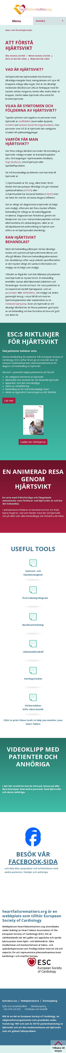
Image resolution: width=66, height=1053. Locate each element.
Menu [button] (16, 21)
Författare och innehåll (36, 1009)
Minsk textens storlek (39, 55)
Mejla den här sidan (40, 59)
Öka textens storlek (15, 55)
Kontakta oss (9, 1000)
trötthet (9, 124)
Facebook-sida (33, 861)
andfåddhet (25, 121)
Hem (7, 30)
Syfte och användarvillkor (14, 1006)
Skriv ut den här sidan (16, 59)
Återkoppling (50, 1000)
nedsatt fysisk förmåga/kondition (36, 124)
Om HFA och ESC (12, 1009)
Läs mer (9, 400)
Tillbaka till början (58, 1049)
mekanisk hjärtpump (16, 303)
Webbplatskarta (30, 1000)
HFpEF (48, 193)
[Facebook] (33, 839)
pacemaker (11, 292)
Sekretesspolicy (38, 1006)
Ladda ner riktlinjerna (33, 442)
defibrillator (29, 292)
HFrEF (27, 190)
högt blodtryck (13, 161)
